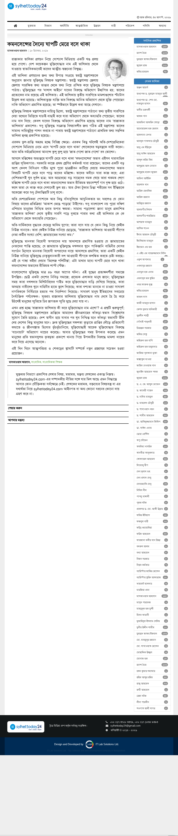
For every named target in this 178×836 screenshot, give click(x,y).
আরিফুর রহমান (152, 203)
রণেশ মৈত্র (152, 53)
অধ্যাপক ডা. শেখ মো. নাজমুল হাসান (152, 101)
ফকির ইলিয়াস (152, 515)
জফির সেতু (152, 334)
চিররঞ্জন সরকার (152, 328)
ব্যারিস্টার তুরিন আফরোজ (152, 577)
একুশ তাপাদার (150, 259)
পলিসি (146, 26)
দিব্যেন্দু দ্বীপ (152, 465)
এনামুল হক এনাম (152, 272)
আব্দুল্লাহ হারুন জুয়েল (152, 172)
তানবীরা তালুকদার (152, 452)
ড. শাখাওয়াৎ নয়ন (152, 409)
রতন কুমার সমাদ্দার (152, 671)
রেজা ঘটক (152, 696)
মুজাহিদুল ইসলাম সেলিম (152, 621)
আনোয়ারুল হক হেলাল (152, 128)
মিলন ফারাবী (152, 615)
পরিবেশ (130, 26)
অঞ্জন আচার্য (152, 87)
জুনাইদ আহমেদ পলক (152, 371)
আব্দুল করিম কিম (152, 159)
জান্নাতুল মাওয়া (152, 359)
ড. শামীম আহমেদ (152, 415)
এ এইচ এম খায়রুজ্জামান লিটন (152, 254)
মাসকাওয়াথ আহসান (17, 50)
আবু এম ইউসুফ (152, 147)
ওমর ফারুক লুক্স (152, 284)
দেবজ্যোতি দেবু (152, 484)
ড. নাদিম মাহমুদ (152, 396)
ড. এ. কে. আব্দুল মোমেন (152, 384)
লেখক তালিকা (152, 81)
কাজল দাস (152, 296)
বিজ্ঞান (48, 26)
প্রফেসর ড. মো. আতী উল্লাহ (152, 509)
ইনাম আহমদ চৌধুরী (152, 234)
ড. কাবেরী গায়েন (152, 390)
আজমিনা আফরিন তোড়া (152, 122)
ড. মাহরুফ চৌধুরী (152, 403)
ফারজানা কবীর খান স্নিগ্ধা (152, 540)
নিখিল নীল (152, 490)
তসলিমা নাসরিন (152, 446)
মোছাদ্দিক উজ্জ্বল (152, 652)
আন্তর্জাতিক (82, 26)
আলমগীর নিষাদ (152, 209)
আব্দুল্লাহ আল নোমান (152, 166)
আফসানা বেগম (152, 135)
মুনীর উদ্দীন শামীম (152, 627)
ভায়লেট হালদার (152, 583)
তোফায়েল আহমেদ (152, 459)
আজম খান (152, 116)
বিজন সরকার (152, 559)
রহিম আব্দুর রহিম (152, 677)
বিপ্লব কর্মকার (152, 565)
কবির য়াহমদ (152, 71)
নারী (113, 26)
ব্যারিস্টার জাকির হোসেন (152, 571)
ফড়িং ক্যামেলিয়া (152, 527)
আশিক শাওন (152, 228)
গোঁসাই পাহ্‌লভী (152, 321)
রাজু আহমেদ (152, 683)
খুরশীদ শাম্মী (152, 315)
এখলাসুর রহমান (152, 265)
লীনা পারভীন (152, 702)
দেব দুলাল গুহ (152, 471)
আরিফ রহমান (152, 197)
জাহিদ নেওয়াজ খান (152, 365)
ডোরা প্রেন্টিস (152, 434)
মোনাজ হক (152, 658)
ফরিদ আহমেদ (152, 534)
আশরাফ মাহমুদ (152, 222)
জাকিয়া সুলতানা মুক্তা (152, 353)
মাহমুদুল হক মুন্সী (152, 608)
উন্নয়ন (97, 26)
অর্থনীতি (64, 26)
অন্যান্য (162, 26)
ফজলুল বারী (152, 521)
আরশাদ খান (152, 184)
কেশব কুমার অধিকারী (152, 309)
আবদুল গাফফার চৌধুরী (152, 141)
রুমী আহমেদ (152, 690)
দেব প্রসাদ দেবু (152, 477)
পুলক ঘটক (152, 502)
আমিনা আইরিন (152, 178)
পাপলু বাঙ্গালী (152, 496)
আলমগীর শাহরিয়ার (152, 215)
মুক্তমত (32, 26)
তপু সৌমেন (152, 440)
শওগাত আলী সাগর (152, 708)
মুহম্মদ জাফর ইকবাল (152, 59)
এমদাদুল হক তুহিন (152, 278)
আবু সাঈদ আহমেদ (152, 153)
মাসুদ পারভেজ (152, 602)
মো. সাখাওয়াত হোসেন (152, 646)
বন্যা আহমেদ (152, 552)
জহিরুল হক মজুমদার (152, 346)
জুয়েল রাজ (152, 65)
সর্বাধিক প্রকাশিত (152, 40)
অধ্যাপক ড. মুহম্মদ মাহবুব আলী (152, 94)
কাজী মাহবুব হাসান (152, 303)
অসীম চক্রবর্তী (152, 110)
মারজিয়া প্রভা (152, 590)
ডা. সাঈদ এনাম (152, 428)
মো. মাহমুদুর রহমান (152, 640)
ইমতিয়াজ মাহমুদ (152, 240)
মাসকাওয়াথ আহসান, (20, 362)
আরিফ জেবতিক (152, 191)
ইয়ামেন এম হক (152, 247)
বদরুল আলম (152, 546)
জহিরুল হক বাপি (152, 340)
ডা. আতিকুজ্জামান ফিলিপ (152, 421)
